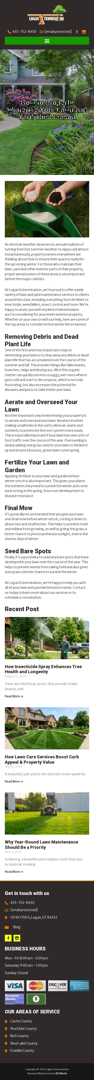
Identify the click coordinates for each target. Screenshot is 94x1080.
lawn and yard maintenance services (47, 295)
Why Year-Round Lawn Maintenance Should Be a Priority (41, 844)
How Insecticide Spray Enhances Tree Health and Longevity (43, 669)
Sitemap (31, 1073)
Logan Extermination (25, 583)
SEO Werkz (61, 1073)
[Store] (16, 938)
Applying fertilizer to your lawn (28, 476)
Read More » (14, 696)
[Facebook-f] (8, 938)
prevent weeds (29, 567)
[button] (47, 41)
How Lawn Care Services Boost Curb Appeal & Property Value (42, 759)
